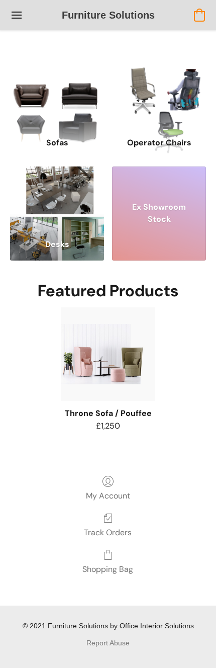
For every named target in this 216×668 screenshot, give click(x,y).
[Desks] (57, 198)
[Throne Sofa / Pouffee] (108, 354)
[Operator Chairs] (159, 96)
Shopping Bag (107, 569)
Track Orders (108, 532)
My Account (108, 495)
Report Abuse (108, 643)
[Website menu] (17, 15)
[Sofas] (57, 96)
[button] (108, 15)
